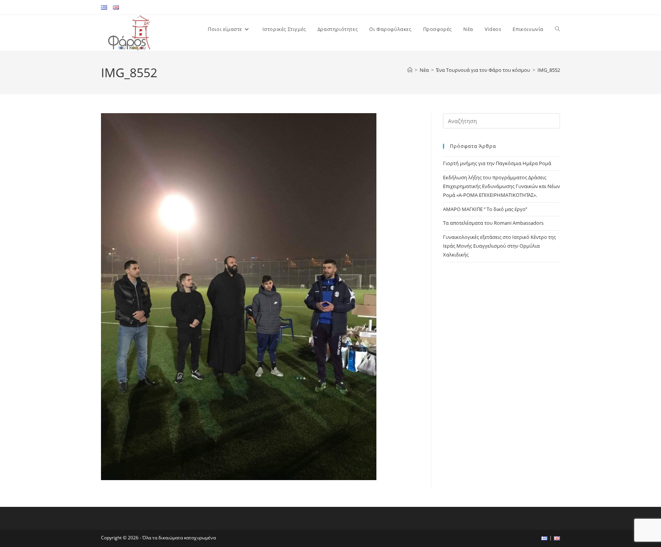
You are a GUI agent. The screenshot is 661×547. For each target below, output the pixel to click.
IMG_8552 (548, 70)
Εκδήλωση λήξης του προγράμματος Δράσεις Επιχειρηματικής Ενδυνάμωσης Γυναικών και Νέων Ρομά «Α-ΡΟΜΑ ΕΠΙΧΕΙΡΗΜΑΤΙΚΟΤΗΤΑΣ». (501, 186)
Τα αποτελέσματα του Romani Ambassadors (493, 222)
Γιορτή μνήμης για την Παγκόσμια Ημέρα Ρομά (497, 163)
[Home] (409, 70)
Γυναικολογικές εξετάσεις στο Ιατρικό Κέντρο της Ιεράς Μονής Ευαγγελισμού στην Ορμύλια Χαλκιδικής (499, 246)
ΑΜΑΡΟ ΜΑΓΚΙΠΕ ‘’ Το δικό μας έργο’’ (485, 209)
